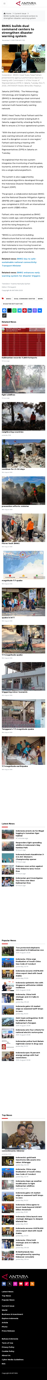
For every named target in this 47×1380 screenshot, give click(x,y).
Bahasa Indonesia (10, 1339)
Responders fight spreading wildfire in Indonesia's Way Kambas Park (29, 845)
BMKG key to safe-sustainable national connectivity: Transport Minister (19, 262)
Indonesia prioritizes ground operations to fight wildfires (23, 393)
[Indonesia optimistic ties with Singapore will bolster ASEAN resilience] (8, 986)
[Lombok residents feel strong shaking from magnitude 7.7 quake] (23, 565)
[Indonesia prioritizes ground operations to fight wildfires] (23, 379)
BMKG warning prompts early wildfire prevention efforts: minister (20, 505)
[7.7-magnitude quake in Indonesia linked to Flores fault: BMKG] (23, 527)
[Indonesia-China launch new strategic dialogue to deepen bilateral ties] (8, 1220)
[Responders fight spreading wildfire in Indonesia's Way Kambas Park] (8, 846)
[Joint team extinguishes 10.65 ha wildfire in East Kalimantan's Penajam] (8, 1021)
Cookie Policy (8, 1351)
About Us (6, 1355)
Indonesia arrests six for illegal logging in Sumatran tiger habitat (30, 833)
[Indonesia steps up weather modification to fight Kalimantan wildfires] (8, 1184)
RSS (3, 1364)
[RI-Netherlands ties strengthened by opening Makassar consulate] (8, 1255)
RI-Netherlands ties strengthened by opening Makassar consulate (28, 1254)
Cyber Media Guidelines (13, 1360)
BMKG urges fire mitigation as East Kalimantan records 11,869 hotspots (19, 356)
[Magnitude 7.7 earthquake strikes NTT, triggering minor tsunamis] (23, 676)
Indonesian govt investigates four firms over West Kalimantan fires (29, 880)
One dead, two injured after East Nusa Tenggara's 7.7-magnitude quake (20, 727)
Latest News (8, 824)
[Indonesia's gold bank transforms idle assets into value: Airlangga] (8, 1161)
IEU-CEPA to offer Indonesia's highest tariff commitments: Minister (23, 1149)
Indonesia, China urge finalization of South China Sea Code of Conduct (28, 961)
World (4, 1310)
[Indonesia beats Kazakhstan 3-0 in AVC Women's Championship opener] (8, 858)
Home (9, 13)
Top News (7, 1115)
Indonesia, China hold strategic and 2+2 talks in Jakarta (27, 996)
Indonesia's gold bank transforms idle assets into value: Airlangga (28, 1160)
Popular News (9, 940)
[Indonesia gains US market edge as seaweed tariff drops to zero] (8, 1010)
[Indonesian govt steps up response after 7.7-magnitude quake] (23, 639)
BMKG (8, 299)
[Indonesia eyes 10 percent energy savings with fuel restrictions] (8, 1056)
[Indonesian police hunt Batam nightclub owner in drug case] (8, 1045)
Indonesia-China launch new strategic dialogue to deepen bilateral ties (29, 1219)
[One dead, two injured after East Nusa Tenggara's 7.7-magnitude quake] (23, 713)
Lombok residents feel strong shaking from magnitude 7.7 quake (23, 579)
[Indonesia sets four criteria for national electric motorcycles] (8, 1033)
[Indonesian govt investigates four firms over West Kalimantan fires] (8, 881)
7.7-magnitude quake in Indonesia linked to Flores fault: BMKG (23, 542)
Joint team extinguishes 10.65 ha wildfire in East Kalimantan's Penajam (29, 1020)
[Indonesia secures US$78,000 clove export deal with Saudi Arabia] (8, 974)
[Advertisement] (23, 796)
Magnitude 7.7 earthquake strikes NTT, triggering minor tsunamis (21, 690)
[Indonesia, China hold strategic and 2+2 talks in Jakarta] (8, 998)
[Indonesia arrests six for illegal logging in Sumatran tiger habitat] (8, 834)
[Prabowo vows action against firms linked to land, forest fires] (8, 869)
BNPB (40, 299)
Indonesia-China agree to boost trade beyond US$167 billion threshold (28, 1207)
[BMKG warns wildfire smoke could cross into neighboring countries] (23, 416)
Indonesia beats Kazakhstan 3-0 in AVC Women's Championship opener (30, 857)
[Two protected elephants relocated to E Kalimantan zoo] (8, 951)
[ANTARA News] (26, 3)
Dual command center (24, 299)
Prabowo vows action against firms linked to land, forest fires (29, 868)
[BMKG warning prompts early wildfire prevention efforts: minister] (23, 490)
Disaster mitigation (13, 304)
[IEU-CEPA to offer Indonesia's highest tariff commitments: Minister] (23, 1135)
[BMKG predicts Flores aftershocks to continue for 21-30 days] (23, 453)
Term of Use (7, 1343)
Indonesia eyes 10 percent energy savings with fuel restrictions (28, 1055)
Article (5, 1323)
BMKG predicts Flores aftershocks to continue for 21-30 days (20, 467)
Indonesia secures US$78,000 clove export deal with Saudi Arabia (29, 973)
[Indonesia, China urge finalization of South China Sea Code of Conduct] (8, 962)
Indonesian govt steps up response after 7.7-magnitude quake (22, 653)
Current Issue (20, 13)
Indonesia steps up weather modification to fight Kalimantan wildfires (29, 1183)
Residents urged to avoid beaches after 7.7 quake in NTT (23, 616)
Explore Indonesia (10, 1318)
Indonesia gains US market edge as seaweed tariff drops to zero (29, 1008)
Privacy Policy (8, 1347)
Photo (4, 1327)
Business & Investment (12, 1314)
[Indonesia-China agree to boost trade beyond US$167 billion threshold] (8, 1208)
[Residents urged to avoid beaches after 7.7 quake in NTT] (23, 602)
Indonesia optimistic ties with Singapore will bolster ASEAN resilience (29, 985)
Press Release (8, 1331)
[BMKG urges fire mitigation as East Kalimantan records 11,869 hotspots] (23, 342)
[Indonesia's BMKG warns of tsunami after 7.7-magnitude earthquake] (23, 750)
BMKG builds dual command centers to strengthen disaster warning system (21, 17)
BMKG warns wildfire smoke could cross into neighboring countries (23, 430)
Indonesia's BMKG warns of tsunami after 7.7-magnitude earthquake (22, 765)
